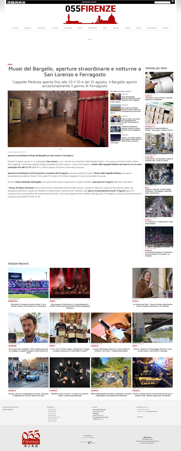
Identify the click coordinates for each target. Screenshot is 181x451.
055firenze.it (147, 437)
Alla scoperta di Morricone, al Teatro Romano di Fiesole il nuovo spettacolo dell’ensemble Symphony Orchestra (70, 306)
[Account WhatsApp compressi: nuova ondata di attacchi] (111, 328)
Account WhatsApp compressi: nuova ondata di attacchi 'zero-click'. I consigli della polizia (111, 350)
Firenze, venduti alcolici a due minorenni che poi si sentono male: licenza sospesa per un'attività (152, 395)
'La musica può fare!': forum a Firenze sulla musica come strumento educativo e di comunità (152, 305)
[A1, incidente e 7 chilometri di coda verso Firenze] (159, 206)
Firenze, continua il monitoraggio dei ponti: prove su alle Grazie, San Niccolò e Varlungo (152, 350)
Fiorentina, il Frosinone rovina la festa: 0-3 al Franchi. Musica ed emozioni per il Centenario (28, 305)
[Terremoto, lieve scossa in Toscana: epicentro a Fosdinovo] (159, 82)
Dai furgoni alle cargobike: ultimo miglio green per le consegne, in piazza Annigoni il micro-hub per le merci (28, 351)
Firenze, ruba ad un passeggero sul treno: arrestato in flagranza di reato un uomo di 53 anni (28, 395)
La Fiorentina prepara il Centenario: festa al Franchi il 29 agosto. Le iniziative (159, 254)
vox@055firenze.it (98, 419)
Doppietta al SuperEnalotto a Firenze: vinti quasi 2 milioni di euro (159, 129)
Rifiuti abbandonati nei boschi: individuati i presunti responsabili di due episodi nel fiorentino (111, 395)
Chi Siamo (140, 417)
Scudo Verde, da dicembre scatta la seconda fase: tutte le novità (159, 160)
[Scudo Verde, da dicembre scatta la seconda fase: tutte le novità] (159, 143)
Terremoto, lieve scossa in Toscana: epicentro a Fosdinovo (159, 98)
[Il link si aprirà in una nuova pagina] (91, 442)
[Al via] (70, 328)
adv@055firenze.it (98, 415)
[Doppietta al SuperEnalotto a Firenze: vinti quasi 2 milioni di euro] (159, 113)
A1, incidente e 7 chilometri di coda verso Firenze (159, 222)
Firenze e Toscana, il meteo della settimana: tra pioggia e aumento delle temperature (158, 191)
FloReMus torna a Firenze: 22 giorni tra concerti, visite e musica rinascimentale (70, 395)
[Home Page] (90, 14)
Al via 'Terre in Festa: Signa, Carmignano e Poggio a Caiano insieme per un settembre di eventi (70, 350)
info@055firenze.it (98, 411)
